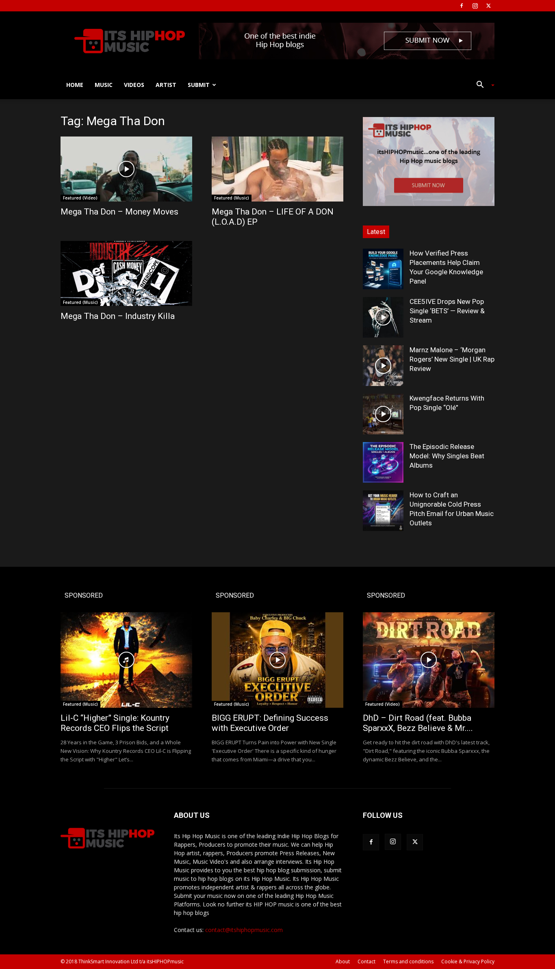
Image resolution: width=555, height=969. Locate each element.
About (343, 961)
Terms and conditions (408, 961)
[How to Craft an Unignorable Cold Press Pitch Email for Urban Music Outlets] (383, 510)
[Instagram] (475, 5)
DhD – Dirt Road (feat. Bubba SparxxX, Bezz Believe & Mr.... (418, 723)
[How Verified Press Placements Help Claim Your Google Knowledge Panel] (383, 269)
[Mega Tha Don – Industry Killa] (126, 273)
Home (74, 85)
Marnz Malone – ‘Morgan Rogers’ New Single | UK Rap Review (452, 359)
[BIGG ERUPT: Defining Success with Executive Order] (277, 660)
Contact (366, 961)
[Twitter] (488, 5)
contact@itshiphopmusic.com (244, 930)
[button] (482, 85)
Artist (166, 85)
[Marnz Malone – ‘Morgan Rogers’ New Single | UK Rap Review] (383, 365)
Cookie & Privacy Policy (467, 961)
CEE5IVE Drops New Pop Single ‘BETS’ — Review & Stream (447, 310)
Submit (199, 85)
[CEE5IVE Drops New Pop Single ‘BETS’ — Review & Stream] (383, 317)
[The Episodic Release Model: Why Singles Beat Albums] (383, 462)
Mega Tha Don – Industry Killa (118, 316)
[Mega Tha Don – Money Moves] (126, 169)
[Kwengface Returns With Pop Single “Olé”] (383, 414)
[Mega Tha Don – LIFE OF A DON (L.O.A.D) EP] (277, 169)
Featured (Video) (80, 198)
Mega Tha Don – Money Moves (119, 212)
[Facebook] (461, 5)
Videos (134, 85)
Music (104, 85)
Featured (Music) (231, 198)
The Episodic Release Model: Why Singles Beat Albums (447, 455)
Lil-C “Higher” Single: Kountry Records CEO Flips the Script (115, 723)
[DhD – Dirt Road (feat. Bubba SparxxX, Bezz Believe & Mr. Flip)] (428, 660)
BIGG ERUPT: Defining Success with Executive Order (270, 723)
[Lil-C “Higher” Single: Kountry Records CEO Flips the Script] (126, 660)
